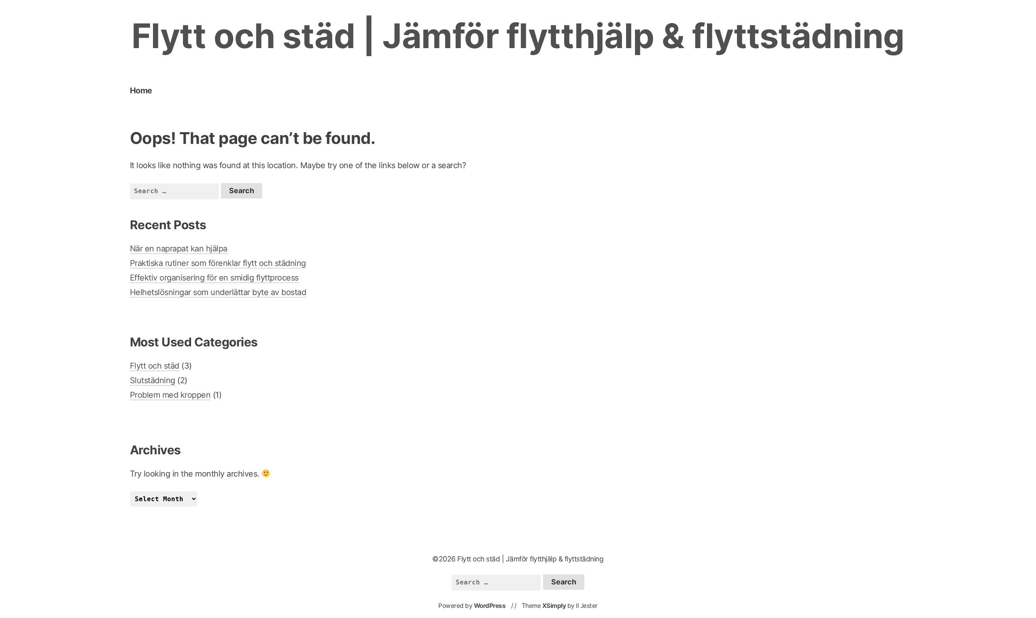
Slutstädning (152, 380)
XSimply (554, 606)
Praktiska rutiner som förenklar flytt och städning (218, 263)
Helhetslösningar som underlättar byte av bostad (218, 292)
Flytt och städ (154, 366)
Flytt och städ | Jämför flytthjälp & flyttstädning (518, 35)
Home (141, 90)
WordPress (490, 606)
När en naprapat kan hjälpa (178, 248)
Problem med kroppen (170, 395)
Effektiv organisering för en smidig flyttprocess (214, 278)
